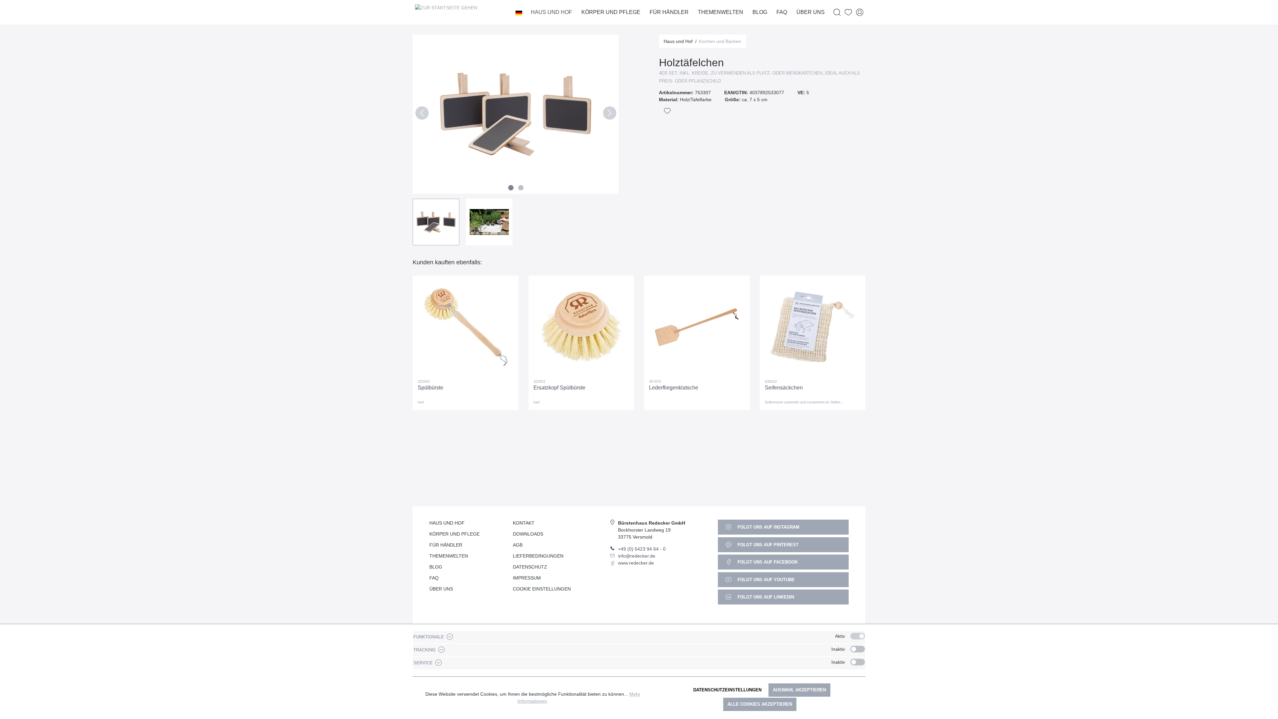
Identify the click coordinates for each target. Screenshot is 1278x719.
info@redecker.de (636, 556)
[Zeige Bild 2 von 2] (521, 187)
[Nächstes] (609, 114)
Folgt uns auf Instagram (767, 527)
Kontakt (523, 523)
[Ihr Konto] (859, 12)
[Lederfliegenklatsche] (697, 327)
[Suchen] (837, 12)
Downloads (528, 534)
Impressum (527, 578)
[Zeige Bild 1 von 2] (511, 187)
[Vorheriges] (422, 114)
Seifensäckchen (784, 387)
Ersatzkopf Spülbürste (559, 387)
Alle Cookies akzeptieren (760, 704)
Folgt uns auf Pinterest (767, 544)
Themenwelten (448, 556)
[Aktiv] (857, 636)
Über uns (441, 589)
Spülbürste (430, 387)
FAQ (434, 578)
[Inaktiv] (857, 649)
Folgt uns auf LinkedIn (765, 597)
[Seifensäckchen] (813, 327)
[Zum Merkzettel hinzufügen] (667, 111)
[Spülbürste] (466, 327)
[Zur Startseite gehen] (446, 12)
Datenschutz (530, 567)
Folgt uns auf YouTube (765, 579)
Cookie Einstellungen (542, 589)
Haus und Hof (447, 523)
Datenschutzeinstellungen (727, 689)
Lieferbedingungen (538, 556)
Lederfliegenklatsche (673, 387)
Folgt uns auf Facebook (767, 562)
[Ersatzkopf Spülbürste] (581, 327)
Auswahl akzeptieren (799, 689)
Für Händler (445, 545)
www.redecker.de (636, 563)
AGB (518, 545)
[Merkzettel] (848, 12)
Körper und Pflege (454, 534)
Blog (435, 567)
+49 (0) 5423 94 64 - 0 (642, 549)
